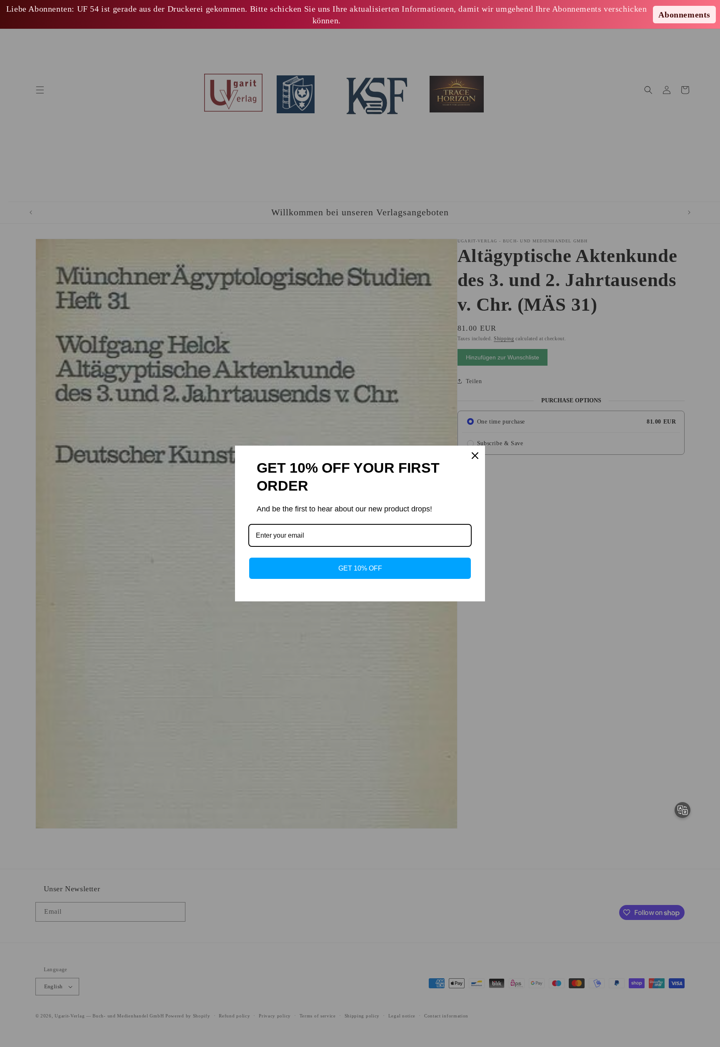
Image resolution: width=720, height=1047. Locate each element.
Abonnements (684, 14)
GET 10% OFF (360, 568)
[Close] (475, 456)
